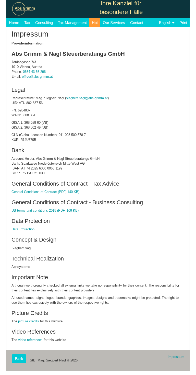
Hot (95, 23)
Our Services (114, 23)
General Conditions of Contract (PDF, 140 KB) (45, 192)
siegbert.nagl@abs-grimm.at (87, 98)
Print (183, 23)
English (165, 23)
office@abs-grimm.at (37, 76)
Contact (136, 23)
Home (14, 23)
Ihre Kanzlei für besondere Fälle (121, 7)
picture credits (28, 321)
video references (30, 340)
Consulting (44, 23)
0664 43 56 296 (34, 72)
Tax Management (72, 23)
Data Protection (22, 229)
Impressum (176, 357)
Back (19, 359)
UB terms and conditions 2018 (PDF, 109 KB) (45, 210)
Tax (27, 23)
